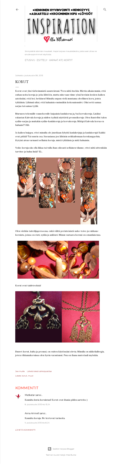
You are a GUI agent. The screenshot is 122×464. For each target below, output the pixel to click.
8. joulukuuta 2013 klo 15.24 (37, 404)
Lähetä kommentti (25, 430)
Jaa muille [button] (20, 371)
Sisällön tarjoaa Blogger (63, 449)
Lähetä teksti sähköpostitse (39, 371)
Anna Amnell (32, 413)
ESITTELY (42, 60)
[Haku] (105, 9)
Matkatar (30, 395)
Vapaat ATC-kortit (60, 60)
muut (30, 376)
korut (24, 376)
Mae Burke (71, 455)
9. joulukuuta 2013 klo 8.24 (37, 422)
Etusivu (30, 60)
